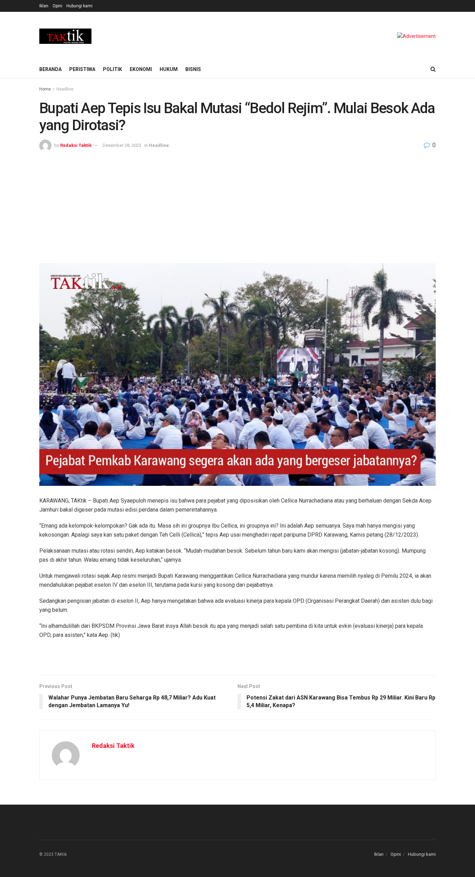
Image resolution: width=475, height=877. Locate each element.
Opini (57, 5)
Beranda (50, 69)
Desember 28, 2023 (122, 145)
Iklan (43, 5)
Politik (112, 69)
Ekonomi (141, 69)
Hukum (169, 69)
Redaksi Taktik (75, 145)
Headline (64, 89)
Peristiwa (82, 69)
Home (45, 89)
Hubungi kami (79, 5)
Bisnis (193, 69)
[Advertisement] (237, 204)
